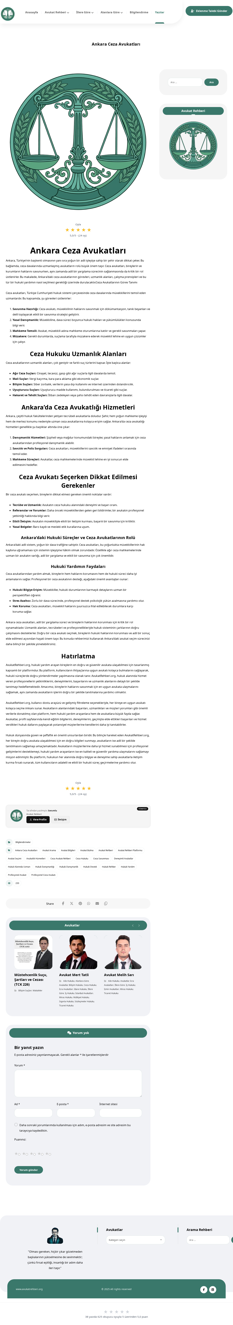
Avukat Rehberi (106, 850)
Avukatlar (63, 985)
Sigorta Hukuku (66, 1001)
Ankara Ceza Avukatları (26, 850)
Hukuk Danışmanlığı (44, 866)
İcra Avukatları (66, 989)
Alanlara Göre (82, 980)
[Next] (138, 925)
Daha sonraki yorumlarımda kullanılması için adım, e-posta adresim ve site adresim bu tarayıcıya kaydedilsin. (75, 1127)
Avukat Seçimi (14, 858)
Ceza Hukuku (82, 858)
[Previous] (132, 925)
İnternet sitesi (108, 1104)
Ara (211, 82)
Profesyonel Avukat (17, 874)
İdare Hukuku (80, 989)
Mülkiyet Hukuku (81, 997)
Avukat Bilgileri (68, 850)
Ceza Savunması (101, 858)
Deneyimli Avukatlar (123, 858)
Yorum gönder (28, 1170)
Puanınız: (20, 1139)
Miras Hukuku (65, 997)
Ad (17, 1104)
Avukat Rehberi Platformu (130, 850)
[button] (63, 903)
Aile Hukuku (69, 980)
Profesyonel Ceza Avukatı (43, 874)
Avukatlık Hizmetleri (35, 858)
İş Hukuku (69, 993)
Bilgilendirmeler (23, 842)
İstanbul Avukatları (84, 993)
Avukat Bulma (86, 850)
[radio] (67, 230)
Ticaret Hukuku (66, 1005)
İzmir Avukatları (111, 989)
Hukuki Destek (90, 866)
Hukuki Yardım (128, 866)
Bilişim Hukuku (76, 985)
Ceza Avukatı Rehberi (60, 858)
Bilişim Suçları (25, 990)
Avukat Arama (49, 850)
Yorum (19, 1065)
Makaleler (37, 990)
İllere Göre (120, 985)
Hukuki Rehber (109, 866)
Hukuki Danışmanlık (68, 866)
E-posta (63, 1104)
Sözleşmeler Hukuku (84, 1001)
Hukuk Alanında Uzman (19, 866)
